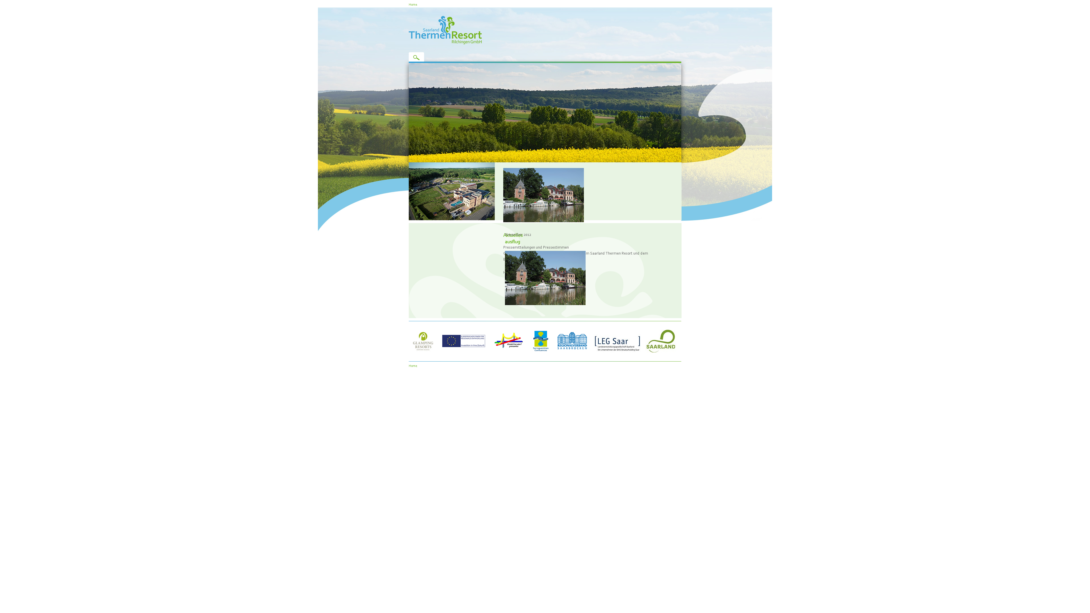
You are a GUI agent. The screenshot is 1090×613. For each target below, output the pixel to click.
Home (413, 4)
